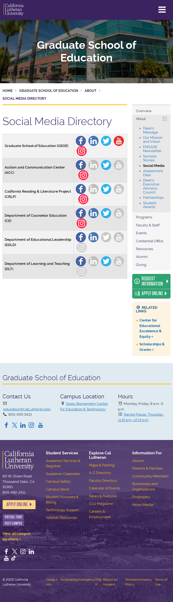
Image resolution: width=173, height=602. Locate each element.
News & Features (103, 496)
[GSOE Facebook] (81, 140)
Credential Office (149, 241)
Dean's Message (150, 130)
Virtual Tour (13, 517)
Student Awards (149, 205)
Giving (141, 265)
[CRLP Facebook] (81, 188)
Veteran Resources (61, 518)
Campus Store (57, 489)
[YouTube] (40, 425)
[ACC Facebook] (81, 164)
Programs (144, 217)
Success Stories (150, 158)
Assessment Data (153, 173)
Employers (141, 497)
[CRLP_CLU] (106, 188)
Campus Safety (58, 481)
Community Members (150, 476)
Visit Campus (13, 523)
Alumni (142, 257)
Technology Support (62, 510)
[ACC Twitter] (106, 164)
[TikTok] (13, 559)
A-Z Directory (100, 473)
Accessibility (69, 580)
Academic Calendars (63, 474)
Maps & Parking (102, 465)
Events (141, 233)
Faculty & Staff (148, 225)
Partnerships (153, 197)
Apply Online (152, 293)
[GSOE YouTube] (119, 140)
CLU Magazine (101, 503)
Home (8, 91)
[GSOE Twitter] (106, 140)
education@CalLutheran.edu (27, 409)
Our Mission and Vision (152, 139)
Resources (144, 249)
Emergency (86, 580)
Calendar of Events (104, 488)
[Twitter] (15, 425)
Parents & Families (147, 468)
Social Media (154, 165)
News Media (142, 505)
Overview (144, 111)
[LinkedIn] (23, 425)
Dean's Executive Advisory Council (151, 186)
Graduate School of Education (86, 51)
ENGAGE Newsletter (152, 149)
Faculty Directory (103, 480)
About (90, 91)
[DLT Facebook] (81, 260)
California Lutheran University (14, 10)
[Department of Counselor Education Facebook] (81, 212)
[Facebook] (6, 425)
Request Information (152, 281)
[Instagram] (32, 425)
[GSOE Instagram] (82, 150)
